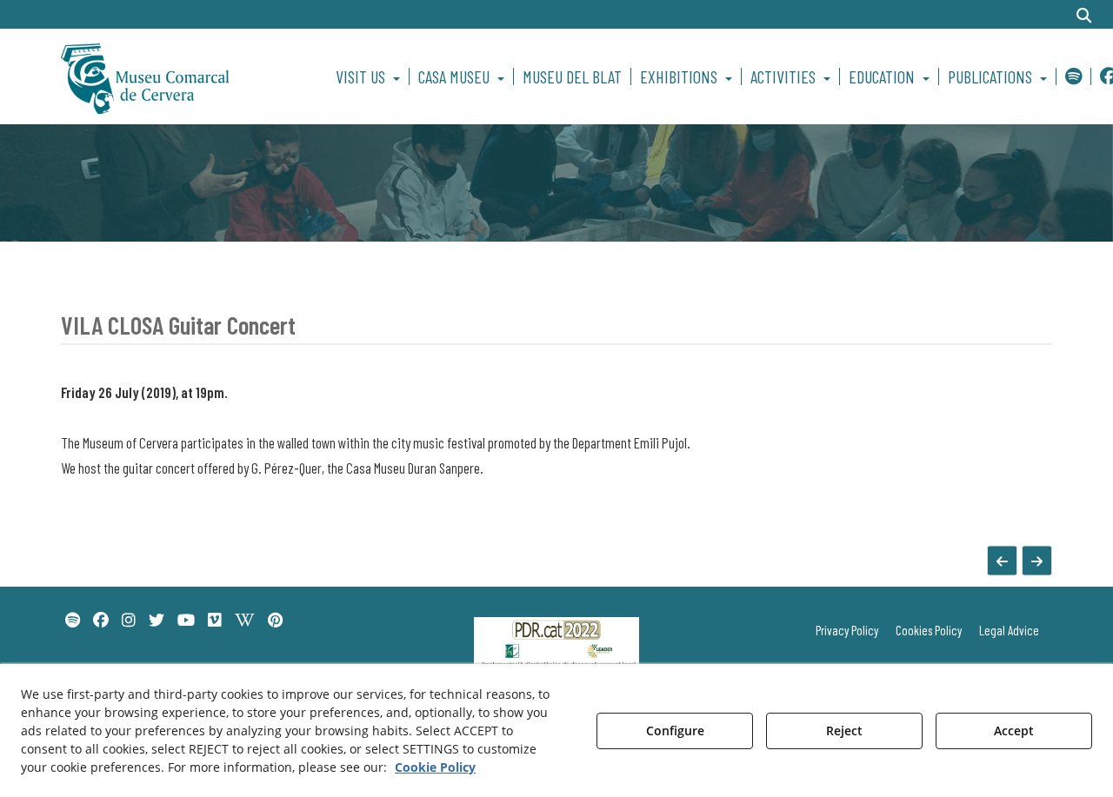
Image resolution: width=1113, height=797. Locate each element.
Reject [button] (844, 730)
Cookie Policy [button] (435, 767)
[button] (175, 76)
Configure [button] (675, 730)
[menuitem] (370, 76)
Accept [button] (1014, 730)
